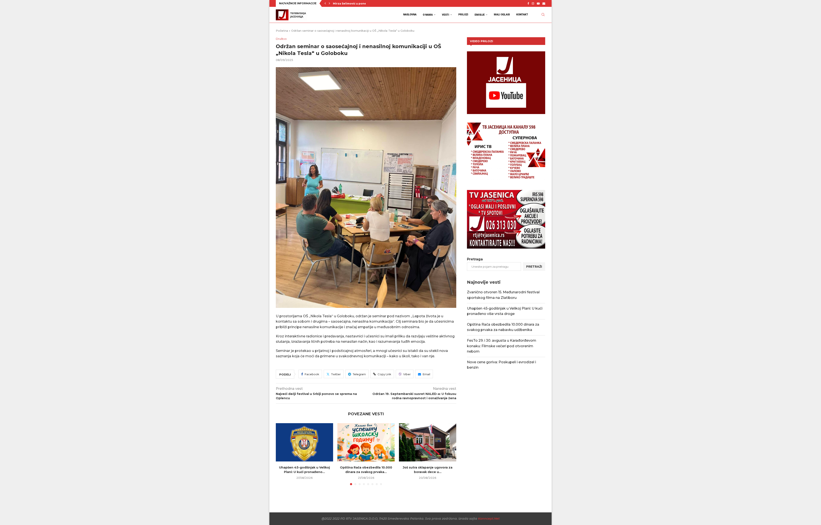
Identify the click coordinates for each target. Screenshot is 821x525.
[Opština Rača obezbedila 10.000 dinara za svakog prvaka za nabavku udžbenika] (366, 442)
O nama (428, 14)
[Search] (543, 14)
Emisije (480, 14)
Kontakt (522, 14)
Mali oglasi (502, 14)
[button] (325, 3)
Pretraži (534, 266)
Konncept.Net (489, 519)
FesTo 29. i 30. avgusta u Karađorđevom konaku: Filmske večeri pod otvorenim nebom (501, 345)
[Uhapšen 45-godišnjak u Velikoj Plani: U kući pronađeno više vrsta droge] (304, 442)
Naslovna (409, 14)
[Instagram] (533, 3)
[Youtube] (538, 3)
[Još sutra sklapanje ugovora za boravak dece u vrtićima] (427, 442)
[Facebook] (528, 3)
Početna (282, 30)
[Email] (543, 3)
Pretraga (475, 259)
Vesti (445, 14)
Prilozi (463, 14)
